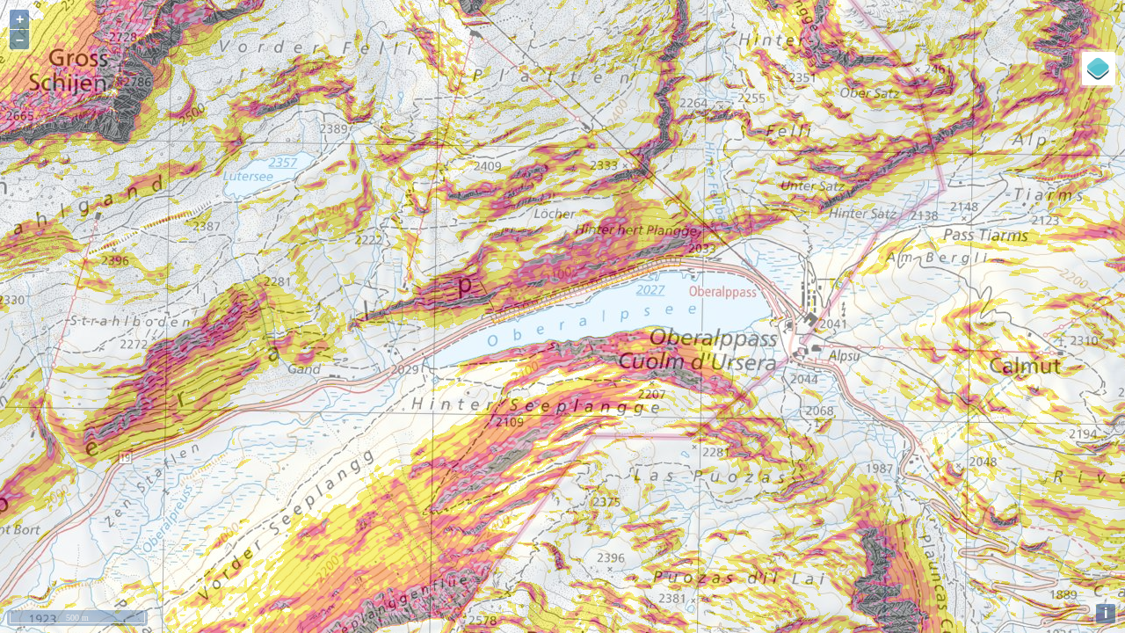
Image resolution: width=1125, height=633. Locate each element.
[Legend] (1098, 68)
